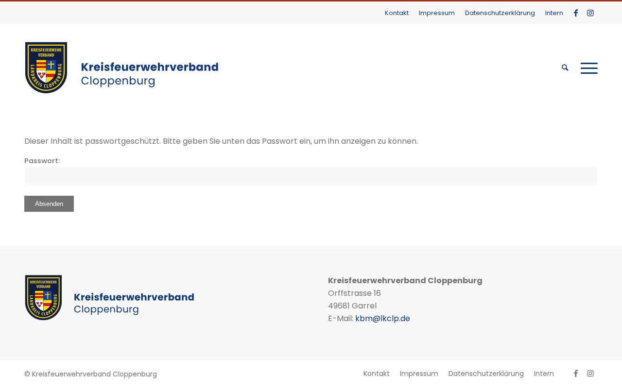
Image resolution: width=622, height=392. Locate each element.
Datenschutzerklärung (500, 12)
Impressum (437, 12)
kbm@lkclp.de (382, 318)
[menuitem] (397, 13)
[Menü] (586, 67)
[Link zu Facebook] (576, 12)
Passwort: (42, 161)
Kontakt (397, 12)
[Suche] (564, 67)
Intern (554, 12)
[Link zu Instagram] (590, 12)
